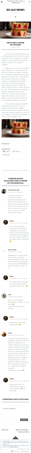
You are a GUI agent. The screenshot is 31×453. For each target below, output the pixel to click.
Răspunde (20, 192)
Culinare (18, 47)
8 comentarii (26, 170)
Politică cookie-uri (14, 446)
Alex (10, 333)
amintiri (15, 170)
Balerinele (5, 430)
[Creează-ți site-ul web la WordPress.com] (15, 2)
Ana (9, 294)
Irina (12, 221)
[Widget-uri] (15, 437)
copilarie (20, 170)
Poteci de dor (13, 190)
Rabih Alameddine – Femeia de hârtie (22, 431)
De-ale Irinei (15, 9)
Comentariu (24, 419)
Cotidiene (13, 47)
